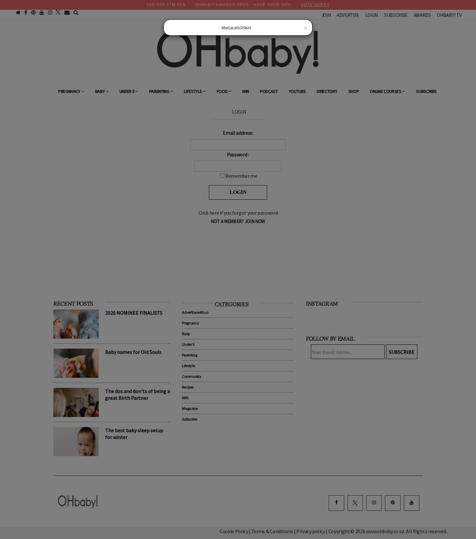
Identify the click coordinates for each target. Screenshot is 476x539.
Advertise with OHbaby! (236, 27)
